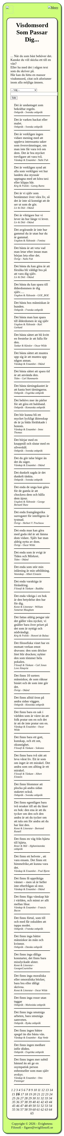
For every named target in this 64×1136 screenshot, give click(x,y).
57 (21, 1109)
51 (38, 1106)
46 (17, 1106)
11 (39, 1090)
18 (26, 1094)
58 (26, 1109)
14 (51, 1090)
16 (18, 1094)
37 (21, 1102)
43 (46, 1102)
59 (30, 1109)
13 (47, 1090)
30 (34, 1098)
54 (50, 1106)
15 (13, 1094)
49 (30, 1106)
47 (21, 1106)
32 (42, 1098)
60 (34, 1109)
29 (30, 1098)
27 (21, 1098)
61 (38, 1109)
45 (13, 1106)
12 (43, 1090)
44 (50, 1102)
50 (34, 1106)
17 (22, 1094)
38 (26, 1102)
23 (46, 1094)
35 (13, 1102)
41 (38, 1102)
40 (34, 1102)
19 (30, 1094)
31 (38, 1098)
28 (26, 1098)
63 (46, 1109)
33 (46, 1098)
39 (30, 1102)
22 (42, 1094)
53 (46, 1106)
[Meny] (53, 7)
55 (13, 1109)
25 (13, 1098)
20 (34, 1094)
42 (42, 1102)
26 (17, 1098)
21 (38, 1094)
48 (26, 1106)
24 (50, 1094)
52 (42, 1106)
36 (17, 1102)
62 (42, 1109)
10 (35, 1090)
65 (32, 1113)
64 (50, 1109)
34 (50, 1098)
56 (17, 1109)
